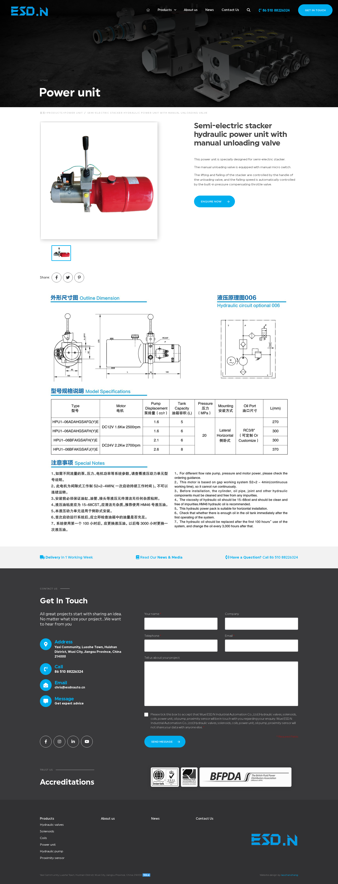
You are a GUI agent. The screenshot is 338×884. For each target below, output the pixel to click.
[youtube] (87, 741)
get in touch (315, 10)
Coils (43, 838)
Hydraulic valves (52, 824)
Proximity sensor (52, 858)
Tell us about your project (162, 657)
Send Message (162, 741)
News (209, 10)
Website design (268, 875)
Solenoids (47, 831)
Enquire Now (211, 201)
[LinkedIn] (73, 741)
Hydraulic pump (51, 851)
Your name (152, 614)
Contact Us (230, 10)
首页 (42, 113)
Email (230, 635)
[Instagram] (59, 741)
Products (165, 10)
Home (44, 80)
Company (232, 614)
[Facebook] (46, 741)
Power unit (74, 113)
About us (191, 10)
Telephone (152, 635)
